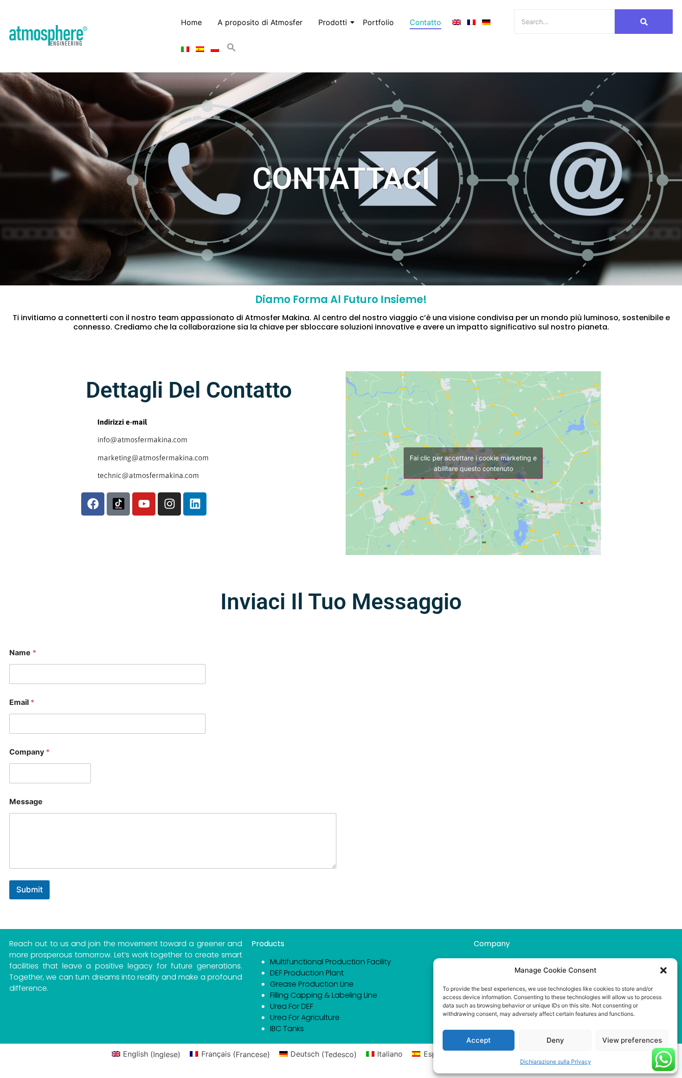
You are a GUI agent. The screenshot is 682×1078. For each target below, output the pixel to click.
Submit (29, 889)
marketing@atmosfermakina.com (153, 457)
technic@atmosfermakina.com (148, 475)
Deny (555, 1040)
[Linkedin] (194, 504)
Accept (478, 1040)
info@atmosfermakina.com (142, 439)
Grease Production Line (312, 984)
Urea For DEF (291, 1006)
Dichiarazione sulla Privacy (555, 1061)
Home (191, 22)
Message (26, 801)
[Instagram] (169, 504)
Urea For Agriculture (305, 1017)
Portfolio (378, 22)
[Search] (644, 21)
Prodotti (332, 22)
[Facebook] (92, 504)
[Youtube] (143, 504)
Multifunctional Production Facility (330, 961)
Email (21, 702)
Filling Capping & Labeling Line (323, 995)
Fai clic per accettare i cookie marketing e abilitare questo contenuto (473, 463)
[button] (663, 970)
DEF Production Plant (307, 973)
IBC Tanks (287, 1028)
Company (29, 752)
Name (22, 652)
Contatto (425, 22)
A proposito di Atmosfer (260, 22)
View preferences (632, 1040)
